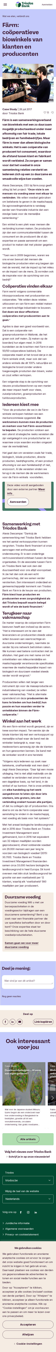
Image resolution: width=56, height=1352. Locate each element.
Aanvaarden (18, 501)
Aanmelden (47, 4)
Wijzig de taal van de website (22, 1191)
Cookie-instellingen (29, 1343)
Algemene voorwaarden (19, 1228)
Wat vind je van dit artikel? (19, 980)
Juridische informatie (17, 1223)
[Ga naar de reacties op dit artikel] (52, 112)
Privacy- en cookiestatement (22, 1234)
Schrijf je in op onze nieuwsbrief (29, 1156)
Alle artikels (28, 1139)
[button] (52, 1098)
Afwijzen (28, 1334)
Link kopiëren (43, 1021)
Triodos (9, 1172)
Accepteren (28, 1324)
